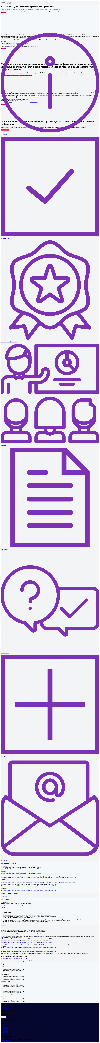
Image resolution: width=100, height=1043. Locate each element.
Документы (4, 549)
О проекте (4, 135)
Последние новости (8, 863)
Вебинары (4, 445)
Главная (5, 1026)
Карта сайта (6, 1034)
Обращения (6, 1031)
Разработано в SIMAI (6, 1040)
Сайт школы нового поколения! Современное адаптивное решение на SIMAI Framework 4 (23, 933)
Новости (5, 1030)
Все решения (4, 896)
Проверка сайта (5, 238)
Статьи (3, 926)
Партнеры (4, 756)
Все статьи (3, 928)
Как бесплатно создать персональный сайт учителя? (14, 958)
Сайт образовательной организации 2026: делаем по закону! (16, 909)
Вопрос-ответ (5, 653)
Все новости (4, 866)
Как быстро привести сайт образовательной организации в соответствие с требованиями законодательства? (28, 951)
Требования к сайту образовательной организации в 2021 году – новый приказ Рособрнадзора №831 (26, 942)
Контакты (4, 860)
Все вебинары (4, 902)
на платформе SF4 (5, 1041)
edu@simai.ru (4, 1009)
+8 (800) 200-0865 (5, 1008)
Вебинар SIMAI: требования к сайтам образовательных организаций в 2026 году (21, 873)
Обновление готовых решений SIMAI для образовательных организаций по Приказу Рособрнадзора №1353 (28, 890)
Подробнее (3, 12)
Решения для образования (9, 342)
